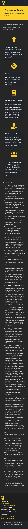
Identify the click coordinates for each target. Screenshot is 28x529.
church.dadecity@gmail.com (8, 505)
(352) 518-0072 (5, 504)
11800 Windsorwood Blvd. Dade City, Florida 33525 (7, 517)
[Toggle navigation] (24, 2)
